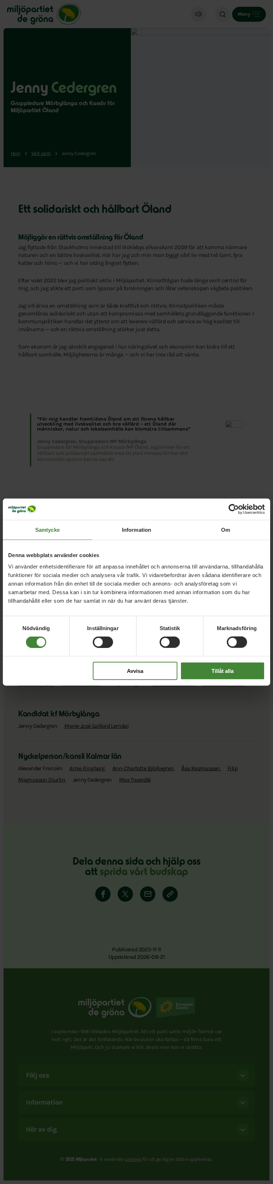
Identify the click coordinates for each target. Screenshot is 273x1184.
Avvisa (135, 671)
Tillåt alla (223, 671)
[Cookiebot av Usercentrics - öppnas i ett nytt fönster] (234, 509)
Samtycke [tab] (47, 530)
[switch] (103, 642)
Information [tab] (136, 530)
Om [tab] (225, 530)
